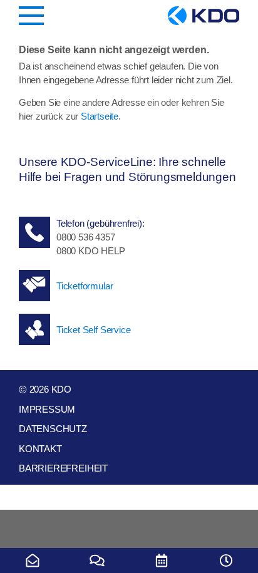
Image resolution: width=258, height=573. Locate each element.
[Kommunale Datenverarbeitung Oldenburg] (203, 15)
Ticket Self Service (93, 329)
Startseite (99, 116)
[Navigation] (31, 15)
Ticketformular (84, 286)
